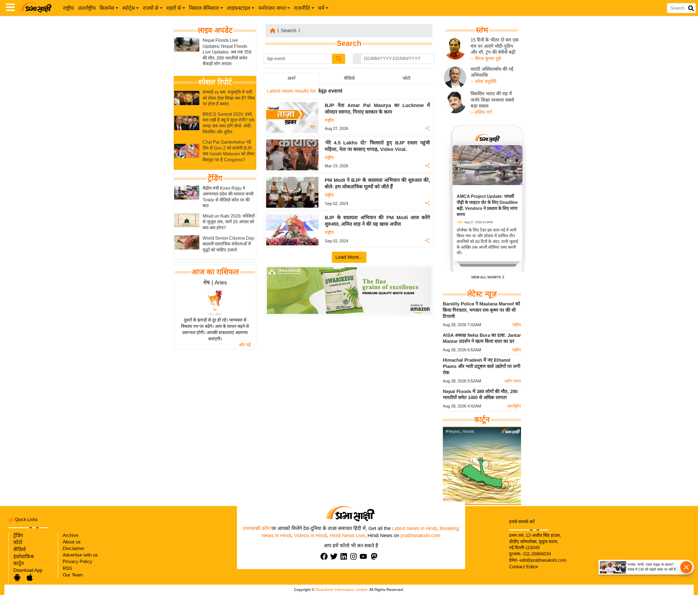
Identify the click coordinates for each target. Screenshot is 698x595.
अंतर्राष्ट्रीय (87, 8)
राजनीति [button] (302, 8)
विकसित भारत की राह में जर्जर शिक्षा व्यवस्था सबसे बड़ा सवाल (492, 100)
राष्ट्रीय (68, 8)
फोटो (17, 542)
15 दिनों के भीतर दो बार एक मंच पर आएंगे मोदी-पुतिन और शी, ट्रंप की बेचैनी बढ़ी (495, 46)
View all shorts (486, 277)
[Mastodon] (375, 556)
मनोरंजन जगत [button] (272, 8)
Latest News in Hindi (414, 528)
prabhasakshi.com (420, 535)
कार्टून (18, 563)
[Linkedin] (345, 556)
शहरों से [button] (173, 8)
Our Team (73, 575)
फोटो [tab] (406, 78)
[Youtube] (364, 556)
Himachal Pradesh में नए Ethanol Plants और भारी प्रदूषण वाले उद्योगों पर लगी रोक (481, 366)
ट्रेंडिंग (215, 178)
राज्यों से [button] (150, 8)
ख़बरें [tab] (292, 78)
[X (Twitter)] (335, 556)
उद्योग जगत (512, 381)
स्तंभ (482, 30)
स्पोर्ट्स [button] (128, 8)
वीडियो (19, 549)
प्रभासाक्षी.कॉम (256, 528)
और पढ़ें (245, 345)
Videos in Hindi (310, 535)
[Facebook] (325, 556)
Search (288, 30)
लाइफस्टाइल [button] (238, 8)
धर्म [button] (321, 8)
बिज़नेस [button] (107, 8)
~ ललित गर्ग (481, 112)
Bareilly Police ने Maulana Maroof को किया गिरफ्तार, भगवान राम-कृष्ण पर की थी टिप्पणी (481, 310)
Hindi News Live (347, 535)
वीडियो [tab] (349, 78)
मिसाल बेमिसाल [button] (204, 8)
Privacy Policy (77, 561)
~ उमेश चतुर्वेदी (483, 81)
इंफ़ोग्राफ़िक (23, 556)
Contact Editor (523, 566)
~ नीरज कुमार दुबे (486, 58)
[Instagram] (355, 556)
